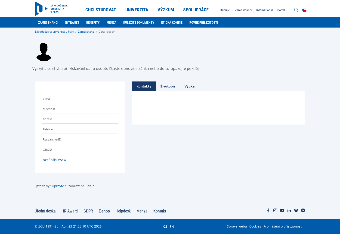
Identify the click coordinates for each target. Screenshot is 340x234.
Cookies (255, 226)
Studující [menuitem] (224, 10)
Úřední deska (45, 211)
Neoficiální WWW (54, 160)
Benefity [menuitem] (93, 22)
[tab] (144, 86)
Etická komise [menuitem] (171, 22)
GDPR (88, 211)
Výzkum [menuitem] (166, 9)
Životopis (168, 86)
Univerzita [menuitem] (136, 9)
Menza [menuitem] (111, 22)
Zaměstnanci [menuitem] (243, 10)
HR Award (70, 211)
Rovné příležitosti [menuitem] (203, 22)
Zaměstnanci (86, 32)
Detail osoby (106, 32)
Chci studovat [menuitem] (100, 9)
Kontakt (159, 211)
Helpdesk (123, 211)
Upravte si (60, 186)
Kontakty (143, 86)
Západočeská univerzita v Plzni (54, 32)
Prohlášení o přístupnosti (283, 226)
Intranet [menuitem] (72, 22)
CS (165, 226)
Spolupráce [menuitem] (196, 9)
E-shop (104, 211)
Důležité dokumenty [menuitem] (138, 22)
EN (172, 226)
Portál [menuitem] (281, 10)
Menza (142, 211)
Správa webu (237, 226)
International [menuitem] (264, 10)
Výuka (190, 86)
